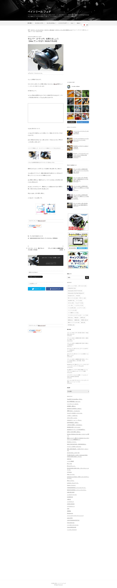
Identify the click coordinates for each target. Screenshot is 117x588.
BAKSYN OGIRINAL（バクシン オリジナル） (76, 489)
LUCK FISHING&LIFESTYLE (73, 520)
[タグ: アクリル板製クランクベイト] (70, 149)
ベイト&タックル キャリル (72, 525)
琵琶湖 (70, 320)
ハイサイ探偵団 (70, 461)
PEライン (82, 298)
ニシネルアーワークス (72, 494)
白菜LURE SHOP (70, 492)
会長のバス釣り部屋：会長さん (73, 431)
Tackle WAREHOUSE (71, 527)
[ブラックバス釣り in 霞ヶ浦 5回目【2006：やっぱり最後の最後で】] (70, 207)
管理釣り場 (84, 320)
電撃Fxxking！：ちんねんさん (73, 410)
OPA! (68, 508)
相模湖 (76, 320)
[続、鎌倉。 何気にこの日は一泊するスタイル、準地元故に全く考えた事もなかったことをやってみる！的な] (78, 116)
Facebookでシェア (55, 288)
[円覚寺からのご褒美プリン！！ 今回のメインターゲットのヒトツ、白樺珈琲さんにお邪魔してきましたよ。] (85, 116)
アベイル (79, 300)
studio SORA (70, 518)
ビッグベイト (81, 307)
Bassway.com (70, 513)
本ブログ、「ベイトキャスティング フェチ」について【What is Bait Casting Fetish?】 (80, 155)
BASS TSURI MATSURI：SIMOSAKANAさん (76, 444)
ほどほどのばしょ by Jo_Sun (73, 452)
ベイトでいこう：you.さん (72, 403)
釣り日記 (30, 23)
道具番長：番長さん (71, 406)
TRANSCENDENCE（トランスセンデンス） (76, 487)
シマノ (70, 305)
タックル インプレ (39, 23)
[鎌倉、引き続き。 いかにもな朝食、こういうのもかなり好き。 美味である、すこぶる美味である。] (70, 116)
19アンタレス (82, 285)
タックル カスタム (51, 23)
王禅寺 (82, 317)
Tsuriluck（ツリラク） (72, 441)
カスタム (71, 302)
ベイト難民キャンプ (73, 312)
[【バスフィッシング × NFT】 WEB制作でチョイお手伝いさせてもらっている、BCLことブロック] (70, 101)
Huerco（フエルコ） (71, 485)
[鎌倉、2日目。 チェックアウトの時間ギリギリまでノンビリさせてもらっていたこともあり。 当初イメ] (85, 108)
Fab (78, 295)
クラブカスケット (71, 506)
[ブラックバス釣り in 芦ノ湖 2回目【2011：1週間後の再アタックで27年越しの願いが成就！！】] (70, 181)
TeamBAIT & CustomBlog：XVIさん (74, 399)
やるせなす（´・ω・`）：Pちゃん (74, 420)
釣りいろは (69, 463)
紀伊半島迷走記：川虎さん (72, 422)
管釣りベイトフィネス (73, 322)
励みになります (41, 220)
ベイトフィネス (72, 310)
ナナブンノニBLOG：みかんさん (74, 446)
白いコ (55, 84)
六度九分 (69, 499)
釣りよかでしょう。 (71, 465)
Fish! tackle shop (70, 522)
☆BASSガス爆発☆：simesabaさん (74, 424)
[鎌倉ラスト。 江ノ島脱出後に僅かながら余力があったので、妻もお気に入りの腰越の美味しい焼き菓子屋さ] (78, 108)
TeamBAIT (71, 300)
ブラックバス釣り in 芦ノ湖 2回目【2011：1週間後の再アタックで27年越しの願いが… (80, 179)
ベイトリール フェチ (39, 11)
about (78, 23)
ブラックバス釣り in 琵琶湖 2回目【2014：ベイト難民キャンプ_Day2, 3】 (81, 188)
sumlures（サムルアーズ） (73, 483)
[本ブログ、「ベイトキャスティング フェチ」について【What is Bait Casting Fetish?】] (70, 157)
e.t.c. (72, 23)
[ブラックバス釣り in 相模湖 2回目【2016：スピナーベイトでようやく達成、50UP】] (70, 172)
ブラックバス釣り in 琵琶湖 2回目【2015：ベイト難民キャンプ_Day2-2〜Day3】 (81, 196)
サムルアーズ (79, 302)
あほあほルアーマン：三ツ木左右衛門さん (76, 429)
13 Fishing (69, 472)
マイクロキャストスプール (74, 315)
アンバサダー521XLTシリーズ (36, 236)
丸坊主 (70, 317)
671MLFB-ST (72, 288)
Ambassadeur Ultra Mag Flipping (76, 293)
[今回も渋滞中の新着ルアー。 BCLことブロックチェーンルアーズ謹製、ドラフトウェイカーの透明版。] (70, 93)
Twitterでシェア (37, 288)
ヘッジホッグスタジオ (72, 529)
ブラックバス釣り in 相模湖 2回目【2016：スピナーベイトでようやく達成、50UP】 (81, 170)
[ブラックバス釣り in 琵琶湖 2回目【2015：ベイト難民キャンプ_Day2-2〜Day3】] (70, 198)
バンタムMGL (72, 307)
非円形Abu (55, 238)
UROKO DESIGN (70, 503)
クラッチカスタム (48, 238)
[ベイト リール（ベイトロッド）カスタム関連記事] (70, 135)
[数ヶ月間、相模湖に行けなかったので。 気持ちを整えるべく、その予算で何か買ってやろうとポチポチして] (85, 101)
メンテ (85, 315)
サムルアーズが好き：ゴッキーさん (74, 413)
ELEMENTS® (70, 496)
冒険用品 (69, 511)
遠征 (83, 322)
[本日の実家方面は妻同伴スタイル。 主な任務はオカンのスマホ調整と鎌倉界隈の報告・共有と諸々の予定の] (70, 108)
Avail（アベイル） (71, 474)
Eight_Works (38, 36)
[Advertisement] (45, 113)
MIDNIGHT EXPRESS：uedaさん (74, 408)
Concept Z (71, 295)
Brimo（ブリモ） (70, 480)
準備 (76, 317)
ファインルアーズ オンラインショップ (75, 515)
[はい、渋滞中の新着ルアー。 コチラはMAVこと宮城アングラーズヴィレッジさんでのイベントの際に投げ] (78, 93)
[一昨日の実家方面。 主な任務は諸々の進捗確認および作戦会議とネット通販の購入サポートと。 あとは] (85, 93)
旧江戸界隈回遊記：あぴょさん (73, 401)
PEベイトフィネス (73, 298)
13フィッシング (72, 285)
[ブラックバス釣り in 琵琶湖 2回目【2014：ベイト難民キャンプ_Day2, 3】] (70, 190)
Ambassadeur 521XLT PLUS (37, 238)
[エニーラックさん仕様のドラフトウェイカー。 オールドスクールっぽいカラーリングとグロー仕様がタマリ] (78, 101)
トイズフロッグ (78, 305)
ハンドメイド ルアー (62, 23)
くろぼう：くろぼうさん (72, 415)
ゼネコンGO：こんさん (72, 417)
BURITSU (69, 458)
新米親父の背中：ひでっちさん (73, 427)
